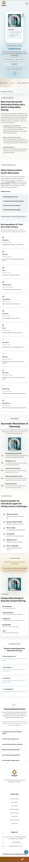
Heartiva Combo (14, 799)
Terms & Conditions (14, 820)
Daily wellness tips (14, 643)
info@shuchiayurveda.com (16, 846)
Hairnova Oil (15, 816)
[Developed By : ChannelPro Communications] (25, 854)
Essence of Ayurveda (7, 97)
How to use (5, 594)
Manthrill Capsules (14, 809)
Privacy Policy (14, 823)
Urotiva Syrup (14, 802)
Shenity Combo (14, 813)
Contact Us (14, 64)
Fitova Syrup (14, 806)
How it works (14, 418)
